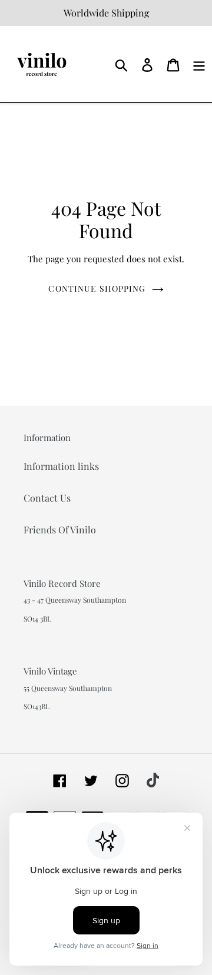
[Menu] (199, 64)
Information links (61, 466)
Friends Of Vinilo (60, 529)
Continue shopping (96, 288)
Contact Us (47, 498)
